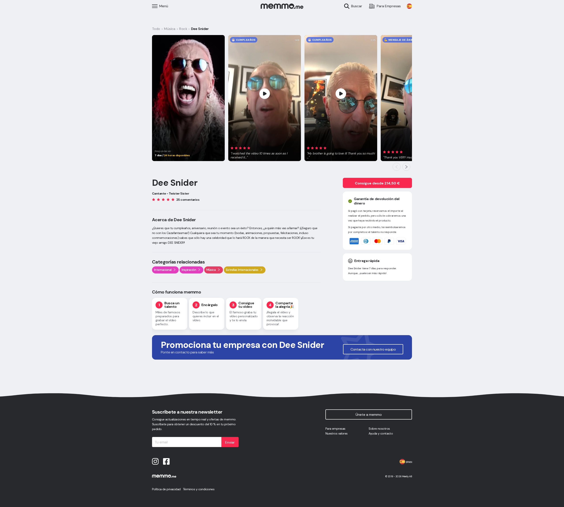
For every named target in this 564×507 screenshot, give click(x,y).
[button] (264, 152)
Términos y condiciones (199, 489)
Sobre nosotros (379, 429)
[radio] (232, 147)
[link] (409, 6)
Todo (156, 28)
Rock (183, 28)
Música (169, 28)
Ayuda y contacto (381, 433)
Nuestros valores (336, 433)
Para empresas (335, 429)
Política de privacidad (166, 489)
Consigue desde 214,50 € (377, 183)
